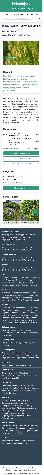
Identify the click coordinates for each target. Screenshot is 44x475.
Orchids (15, 355)
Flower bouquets (16, 388)
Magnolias (28, 280)
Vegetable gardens (23, 415)
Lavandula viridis (9, 82)
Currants (33, 292)
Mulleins (26, 317)
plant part (27, 85)
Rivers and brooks (9, 443)
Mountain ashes (15, 282)
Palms (22, 355)
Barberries (6, 292)
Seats (14, 433)
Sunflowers (24, 322)
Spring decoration (19, 390)
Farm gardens (21, 403)
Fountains (23, 425)
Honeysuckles (31, 295)
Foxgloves (5, 313)
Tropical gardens (8, 415)
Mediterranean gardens (26, 408)
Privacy (34, 468)
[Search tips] (40, 19)
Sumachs (33, 285)
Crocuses (5, 330)
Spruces (25, 285)
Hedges (31, 428)
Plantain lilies (13, 320)
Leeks (18, 333)
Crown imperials (17, 330)
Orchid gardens (22, 410)
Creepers (13, 343)
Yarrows (34, 322)
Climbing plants (21, 235)
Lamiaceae (15, 79)
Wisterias (5, 345)
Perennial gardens (9, 413)
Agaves (4, 365)
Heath (32, 313)
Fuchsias (20, 295)
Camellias (25, 292)
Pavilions (19, 430)
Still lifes (30, 390)
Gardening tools (8, 428)
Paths (12, 430)
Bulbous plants (7, 235)
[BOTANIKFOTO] (21, 4)
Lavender (5, 317)
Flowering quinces (9, 295)
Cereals (4, 373)
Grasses (25, 313)
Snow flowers (23, 300)
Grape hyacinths (8, 333)
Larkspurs (35, 315)
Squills (4, 335)
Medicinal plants (14, 375)
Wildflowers (22, 443)
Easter (30, 385)
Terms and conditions (13, 470)
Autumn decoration (9, 385)
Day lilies (34, 310)
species (6, 87)
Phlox (4, 320)
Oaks (25, 282)
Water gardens (7, 418)
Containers (6, 425)
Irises (14, 315)
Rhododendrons (29, 297)
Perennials (14, 237)
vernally (26, 87)
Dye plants (13, 373)
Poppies (23, 320)
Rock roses (6, 300)
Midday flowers (26, 365)
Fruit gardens (19, 405)
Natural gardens (8, 410)
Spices (34, 375)
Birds (4, 440)
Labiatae (6, 79)
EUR (29, 149)
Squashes (5, 378)
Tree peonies (35, 300)
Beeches (5, 277)
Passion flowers (32, 355)
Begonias (5, 353)
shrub (34, 85)
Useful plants (20, 240)
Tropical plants (7, 240)
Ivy (20, 343)
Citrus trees (23, 277)
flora (5, 76)
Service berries (14, 285)
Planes (4, 285)
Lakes (24, 440)
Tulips (10, 335)
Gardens (5, 237)
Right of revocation (29, 470)
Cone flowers (7, 310)
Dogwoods (34, 277)
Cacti (17, 365)
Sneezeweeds (13, 322)
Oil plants (26, 375)
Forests (10, 440)
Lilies (24, 333)
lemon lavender (31, 82)
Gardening (32, 425)
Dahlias (27, 310)
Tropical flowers (8, 358)
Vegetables (15, 378)
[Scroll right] (35, 211)
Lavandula (24, 79)
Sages (4, 322)
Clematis (5, 343)
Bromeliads (15, 353)
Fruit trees (10, 280)
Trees (29, 237)
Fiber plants (23, 373)
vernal (18, 87)
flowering (18, 76)
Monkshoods (16, 317)
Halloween (6, 390)
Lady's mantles (23, 315)
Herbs (4, 375)
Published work (8, 468)
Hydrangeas (6, 297)
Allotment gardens (9, 400)
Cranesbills (18, 310)
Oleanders (17, 297)
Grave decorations (32, 388)
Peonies (34, 317)
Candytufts (6, 308)
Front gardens (7, 405)
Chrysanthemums (19, 308)
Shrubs (22, 237)
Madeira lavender (10, 85)
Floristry (5, 388)
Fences (14, 425)
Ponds (35, 430)
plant (20, 85)
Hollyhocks (6, 315)
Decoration (33, 235)
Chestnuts (14, 277)
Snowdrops (32, 333)
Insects (17, 440)
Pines (31, 282)
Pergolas (28, 430)
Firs (3, 280)
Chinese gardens (8, 403)
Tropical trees (33, 358)
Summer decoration (9, 393)
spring (12, 87)
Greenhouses (21, 428)
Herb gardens (32, 405)
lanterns (5, 430)
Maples (4, 282)
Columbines (32, 308)
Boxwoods (16, 292)
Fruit (31, 373)
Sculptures (6, 433)
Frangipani (6, 355)
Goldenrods (15, 313)
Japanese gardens (8, 408)
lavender (20, 82)
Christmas (22, 385)
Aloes (11, 365)
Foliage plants (26, 353)
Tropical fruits (21, 358)
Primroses (32, 320)
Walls (20, 433)
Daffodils (28, 330)
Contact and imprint (23, 468)
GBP (33, 149)
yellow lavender (9, 90)
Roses (14, 300)
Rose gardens (23, 413)
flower (10, 76)
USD (37, 149)
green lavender (29, 76)
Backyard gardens (25, 400)
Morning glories (29, 343)
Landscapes (32, 440)
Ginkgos (19, 280)
